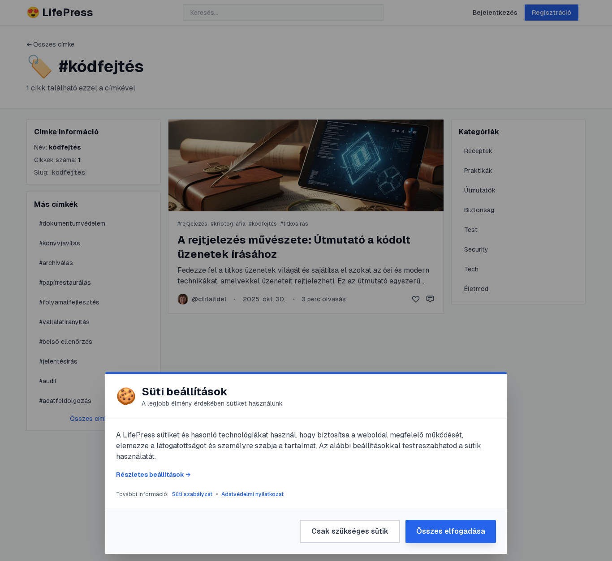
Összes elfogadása (450, 531)
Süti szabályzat (192, 494)
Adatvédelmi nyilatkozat (252, 494)
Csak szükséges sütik (349, 531)
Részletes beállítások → (153, 474)
